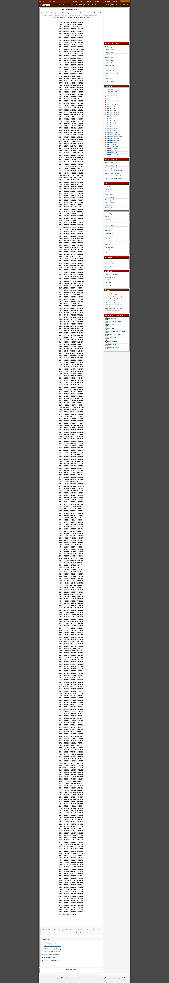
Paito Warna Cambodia (113, 124)
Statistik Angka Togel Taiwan (112, 173)
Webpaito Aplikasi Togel (47, 1)
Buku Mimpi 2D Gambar (111, 277)
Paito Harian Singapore (113, 140)
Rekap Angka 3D (109, 197)
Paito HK (94, 5)
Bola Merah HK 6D (111, 144)
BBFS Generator (109, 225)
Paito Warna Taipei (119, 293)
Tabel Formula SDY (112, 93)
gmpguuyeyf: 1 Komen (114, 334)
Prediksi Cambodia (110, 57)
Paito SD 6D (79, 5)
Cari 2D (107, 252)
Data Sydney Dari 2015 (113, 115)
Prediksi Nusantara (110, 68)
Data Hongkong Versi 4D (113, 101)
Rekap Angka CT (109, 202)
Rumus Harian (108, 189)
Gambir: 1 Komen (113, 328)
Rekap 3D (125, 5)
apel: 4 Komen (112, 318)
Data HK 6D (87, 5)
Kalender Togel (109, 214)
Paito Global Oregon (112, 148)
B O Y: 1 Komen (112, 325)
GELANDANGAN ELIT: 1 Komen (116, 331)
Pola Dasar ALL (109, 219)
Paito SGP (101, 5)
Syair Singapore (109, 263)
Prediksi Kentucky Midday (112, 76)
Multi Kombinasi (109, 233)
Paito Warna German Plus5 (114, 134)
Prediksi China (109, 60)
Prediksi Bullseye (109, 62)
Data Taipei (118, 295)
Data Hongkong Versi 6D (113, 103)
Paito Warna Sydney (112, 122)
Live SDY (75, 1)
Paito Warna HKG (111, 111)
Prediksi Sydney (109, 52)
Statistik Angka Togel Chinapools (113, 170)
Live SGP (82, 1)
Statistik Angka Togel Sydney (112, 168)
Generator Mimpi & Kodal (111, 274)
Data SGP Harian (111, 97)
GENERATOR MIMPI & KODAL (71, 971)
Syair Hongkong (109, 266)
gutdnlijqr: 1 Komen (113, 338)
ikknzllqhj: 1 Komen (113, 341)
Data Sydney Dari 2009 (113, 113)
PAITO (107, 5)
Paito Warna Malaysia (112, 132)
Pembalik (107, 244)
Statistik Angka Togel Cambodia (113, 175)
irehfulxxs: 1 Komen (113, 344)
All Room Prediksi (109, 81)
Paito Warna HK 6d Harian (113, 109)
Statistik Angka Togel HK (111, 165)
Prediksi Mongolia (109, 65)
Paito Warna (62, 5)
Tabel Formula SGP (112, 89)
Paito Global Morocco (112, 154)
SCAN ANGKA (125, 1)
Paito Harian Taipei (119, 296)
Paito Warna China (111, 130)
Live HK (89, 1)
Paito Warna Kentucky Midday (114, 136)
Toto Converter (109, 207)
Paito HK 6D (71, 5)
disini (79, 930)
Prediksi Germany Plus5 (111, 73)
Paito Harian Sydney (112, 142)
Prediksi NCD (108, 78)
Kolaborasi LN (108, 235)
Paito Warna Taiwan (112, 126)
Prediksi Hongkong (110, 49)
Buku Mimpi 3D (109, 282)
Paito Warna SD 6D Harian (114, 120)
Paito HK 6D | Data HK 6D (113, 107)
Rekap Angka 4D (109, 200)
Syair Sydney (108, 260)
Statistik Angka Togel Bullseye (113, 178)
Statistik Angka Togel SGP (112, 162)
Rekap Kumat (108, 205)
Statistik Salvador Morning (51, 954)
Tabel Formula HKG (112, 91)
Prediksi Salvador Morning (51, 960)
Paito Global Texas (112, 150)
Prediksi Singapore (110, 47)
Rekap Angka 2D (109, 194)
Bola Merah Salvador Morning (52, 951)
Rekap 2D (118, 5)
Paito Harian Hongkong (113, 138)
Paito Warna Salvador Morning (52, 943)
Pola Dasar (108, 216)
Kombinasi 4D (108, 230)
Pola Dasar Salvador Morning (52, 949)
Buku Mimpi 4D (109, 285)
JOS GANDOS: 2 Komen (114, 321)
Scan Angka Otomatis (110, 192)
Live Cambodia (97, 1)
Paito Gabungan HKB (112, 152)
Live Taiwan (107, 1)
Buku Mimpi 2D (109, 279)
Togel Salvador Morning (50, 957)
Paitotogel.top (116, 978)
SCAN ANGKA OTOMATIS (71, 969)
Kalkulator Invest (109, 247)
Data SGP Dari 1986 (112, 95)
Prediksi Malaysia (109, 70)
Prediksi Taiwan (109, 55)
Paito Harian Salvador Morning (79, 17)
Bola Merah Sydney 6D (113, 146)
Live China (115, 1)
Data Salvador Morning (71, 9)
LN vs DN (107, 238)
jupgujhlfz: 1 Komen (113, 347)
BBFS (112, 5)
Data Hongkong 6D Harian (113, 105)
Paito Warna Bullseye (112, 128)
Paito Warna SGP (111, 99)
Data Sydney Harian (112, 116)
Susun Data (108, 249)
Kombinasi (108, 228)
